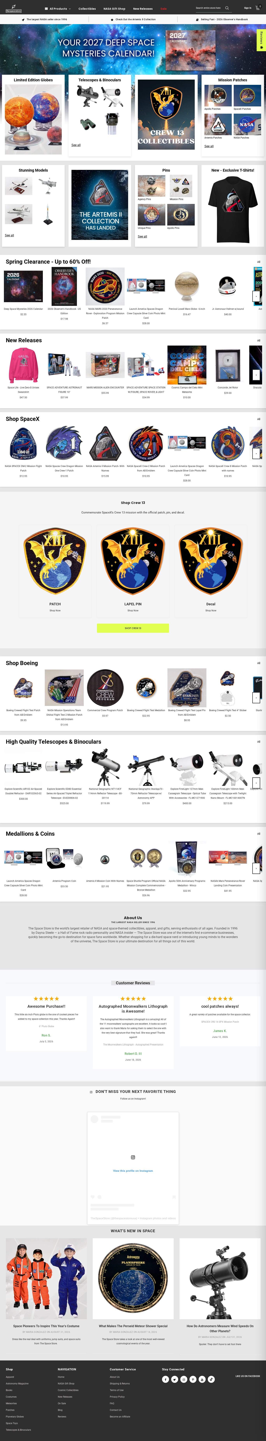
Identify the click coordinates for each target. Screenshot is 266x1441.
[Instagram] (183, 1379)
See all (76, 145)
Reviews (261, 38)
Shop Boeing (22, 663)
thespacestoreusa (125, 1218)
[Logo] (14, 9)
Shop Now (55, 610)
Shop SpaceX (22, 419)
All (258, 262)
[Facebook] (165, 1379)
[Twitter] (174, 1379)
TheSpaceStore (100, 1218)
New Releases (24, 340)
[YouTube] (202, 1379)
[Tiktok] (211, 1379)
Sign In (247, 8)
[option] (44, 19)
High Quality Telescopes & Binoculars (53, 741)
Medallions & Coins (30, 833)
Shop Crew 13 (133, 628)
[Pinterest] (192, 1379)
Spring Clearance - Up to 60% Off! (48, 261)
